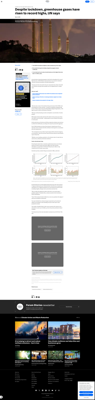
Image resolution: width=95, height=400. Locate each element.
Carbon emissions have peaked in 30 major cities (42, 100)
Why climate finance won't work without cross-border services (38, 361)
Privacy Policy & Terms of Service (47, 393)
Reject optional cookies (86, 392)
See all (78, 317)
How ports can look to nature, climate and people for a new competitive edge (71, 361)
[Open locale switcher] (1, 397)
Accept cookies (47, 230)
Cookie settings (86, 397)
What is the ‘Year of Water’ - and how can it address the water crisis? (55, 361)
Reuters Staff (17, 65)
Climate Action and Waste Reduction (24, 6)
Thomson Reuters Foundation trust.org (26, 21)
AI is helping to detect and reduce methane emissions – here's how (27, 342)
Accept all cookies (86, 394)
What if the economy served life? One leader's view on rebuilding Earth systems (22, 361)
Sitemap (47, 395)
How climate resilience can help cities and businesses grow (64, 342)
